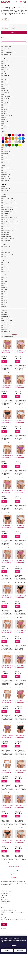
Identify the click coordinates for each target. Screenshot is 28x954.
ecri (5, 158)
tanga (5, 269)
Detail (4, 361)
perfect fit (6, 188)
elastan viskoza (7, 226)
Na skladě (7, 46)
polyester (6, 205)
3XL (5, 298)
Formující (6, 331)
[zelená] (13, 145)
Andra (5, 63)
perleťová (6, 151)
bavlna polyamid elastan (10, 203)
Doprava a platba (4, 899)
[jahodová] (9, 138)
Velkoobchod (4, 903)
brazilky (6, 263)
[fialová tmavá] (23, 135)
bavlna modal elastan (9, 201)
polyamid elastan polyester (10, 238)
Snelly (5, 124)
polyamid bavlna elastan (9, 228)
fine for (6, 186)
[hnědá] (6, 138)
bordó (5, 147)
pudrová (6, 162)
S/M (5, 283)
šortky (6, 267)
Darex (5, 71)
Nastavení (13, 945)
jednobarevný (7, 170)
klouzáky (6, 314)
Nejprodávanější (5, 28)
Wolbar (6, 128)
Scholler (6, 119)
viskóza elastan (7, 240)
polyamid (6, 215)
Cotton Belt (6, 69)
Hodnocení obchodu (5, 893)
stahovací (6, 316)
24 (17, 870)
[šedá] (19, 141)
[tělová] (2, 145)
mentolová (6, 160)
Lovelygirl (6, 103)
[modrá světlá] (19, 138)
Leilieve (6, 98)
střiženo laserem (8, 323)
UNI (5, 277)
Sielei (5, 122)
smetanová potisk (8, 155)
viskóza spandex (8, 230)
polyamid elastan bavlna (9, 220)
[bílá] (2, 135)
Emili (5, 78)
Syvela (6, 126)
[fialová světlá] (16, 135)
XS (4, 279)
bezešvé (6, 312)
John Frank (6, 90)
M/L (5, 287)
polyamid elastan (8, 209)
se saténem (7, 180)
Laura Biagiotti (7, 96)
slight (5, 190)
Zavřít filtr (14, 32)
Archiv (4, 924)
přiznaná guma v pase (9, 327)
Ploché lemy (7, 321)
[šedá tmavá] (23, 141)
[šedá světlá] (16, 141)
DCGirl (5, 73)
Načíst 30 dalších (14, 866)
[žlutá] (19, 145)
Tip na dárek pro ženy (9, 52)
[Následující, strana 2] (14, 870)
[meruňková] (16, 138)
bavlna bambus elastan (9, 207)
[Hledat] (16, 1)
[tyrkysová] (6, 145)
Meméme (6, 105)
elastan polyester (8, 236)
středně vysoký (8, 255)
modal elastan (7, 213)
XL (5, 294)
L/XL (5, 292)
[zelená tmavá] (16, 145)
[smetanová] (13, 141)
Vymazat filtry (13, 335)
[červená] (13, 135)
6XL (5, 304)
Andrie (6, 65)
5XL (5, 302)
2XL (5, 296)
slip (5, 265)
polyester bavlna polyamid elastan (12, 222)
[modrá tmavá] (2, 141)
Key (5, 94)
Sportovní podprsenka (6, 917)
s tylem (6, 172)
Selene (5, 117)
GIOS (5, 82)
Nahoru (15, 877)
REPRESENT (6, 113)
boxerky (6, 271)
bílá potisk (6, 153)
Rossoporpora (7, 115)
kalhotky (6, 246)
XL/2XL (5, 306)
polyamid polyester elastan (10, 224)
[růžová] (9, 141)
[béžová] (6, 135)
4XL (5, 300)
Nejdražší (18, 25)
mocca (5, 149)
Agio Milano (7, 61)
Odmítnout (7, 950)
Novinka (6, 48)
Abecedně (12, 28)
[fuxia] (2, 138)
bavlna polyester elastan (9, 211)
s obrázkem (7, 176)
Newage (6, 107)
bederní (6, 252)
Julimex (6, 92)
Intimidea (6, 86)
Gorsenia (6, 84)
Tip (4, 50)
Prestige (6, 111)
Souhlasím (20, 950)
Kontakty (3, 897)
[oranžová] (6, 141)
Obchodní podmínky (5, 901)
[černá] (9, 135)
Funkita (5, 80)
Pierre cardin (7, 109)
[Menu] (24, 1)
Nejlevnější (12, 25)
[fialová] (19, 135)
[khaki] (13, 138)
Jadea (6, 88)
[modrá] (23, 138)
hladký (6, 168)
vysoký (6, 257)
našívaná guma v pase (9, 319)
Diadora (6, 75)
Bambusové (7, 54)
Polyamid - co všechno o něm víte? (8, 910)
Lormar (6, 101)
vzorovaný (7, 174)
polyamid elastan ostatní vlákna (11, 217)
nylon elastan (7, 232)
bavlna (6, 196)
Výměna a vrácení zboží (6, 895)
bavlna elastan (8, 199)
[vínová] (9, 145)
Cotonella (6, 67)
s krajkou (6, 178)
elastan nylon (7, 234)
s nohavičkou (7, 329)
